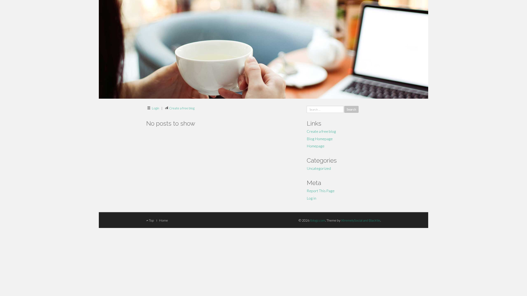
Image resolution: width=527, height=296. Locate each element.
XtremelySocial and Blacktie (360, 220)
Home (163, 220)
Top (151, 220)
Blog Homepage (320, 138)
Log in (311, 198)
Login (155, 108)
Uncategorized (319, 168)
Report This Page (321, 190)
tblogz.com (317, 220)
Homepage (315, 146)
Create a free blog (182, 108)
